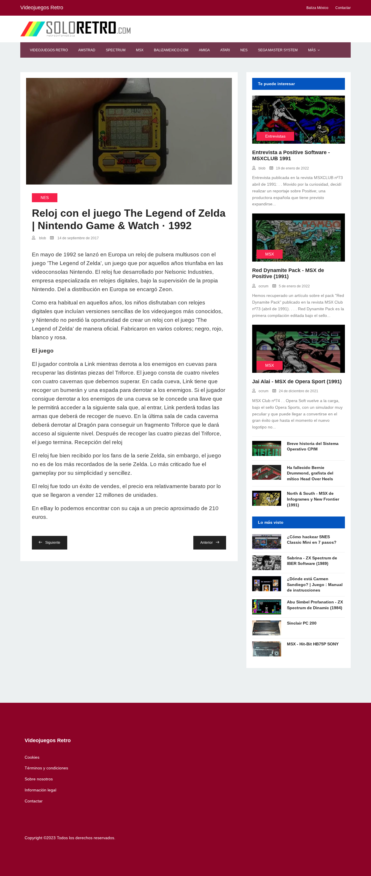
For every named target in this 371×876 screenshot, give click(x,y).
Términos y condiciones (46, 768)
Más (312, 50)
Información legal (40, 790)
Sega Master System (278, 50)
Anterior (206, 543)
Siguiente (52, 543)
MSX (139, 50)
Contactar (34, 801)
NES (244, 50)
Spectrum (116, 50)
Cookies (32, 757)
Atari (225, 50)
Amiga (204, 50)
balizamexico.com (171, 50)
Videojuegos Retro (49, 50)
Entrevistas (275, 136)
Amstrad (86, 50)
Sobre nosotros (39, 779)
